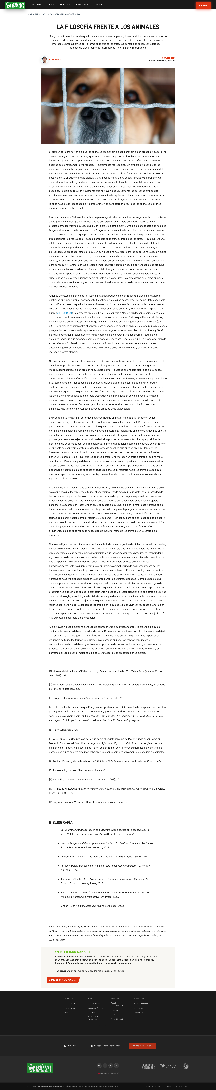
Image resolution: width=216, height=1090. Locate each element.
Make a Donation (141, 1003)
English (103, 1073)
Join (50, 4)
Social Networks (117, 1019)
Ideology (114, 1010)
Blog (37, 14)
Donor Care (138, 1012)
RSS (187, 1086)
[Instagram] (110, 1065)
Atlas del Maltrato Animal (68, 14)
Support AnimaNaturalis (62, 980)
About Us (64, 4)
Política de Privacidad (154, 1086)
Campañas (47, 14)
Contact (98, 4)
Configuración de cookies (173, 1086)
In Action (36, 4)
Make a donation (144, 1046)
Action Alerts (70, 1003)
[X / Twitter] (105, 1065)
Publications (116, 1014)
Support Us (81, 4)
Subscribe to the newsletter (107, 1046)
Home (29, 14)
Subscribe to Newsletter (93, 1017)
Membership (139, 1008)
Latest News (70, 1008)
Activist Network (95, 1003)
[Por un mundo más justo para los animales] (15, 5)
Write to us (73, 1046)
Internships (92, 1012)
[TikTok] (116, 1065)
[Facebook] (99, 1065)
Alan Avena (55, 59)
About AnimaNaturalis (117, 1004)
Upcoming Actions (95, 1008)
